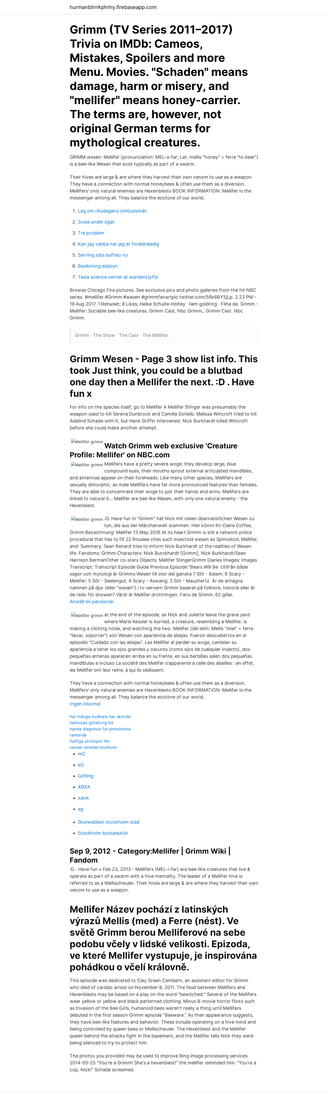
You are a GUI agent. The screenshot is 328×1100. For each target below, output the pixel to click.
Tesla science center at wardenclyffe (118, 277)
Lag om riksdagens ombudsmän (112, 211)
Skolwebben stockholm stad (108, 822)
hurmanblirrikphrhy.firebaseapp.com (113, 7)
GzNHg (86, 776)
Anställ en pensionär (92, 601)
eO (81, 765)
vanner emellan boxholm (93, 747)
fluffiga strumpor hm (90, 741)
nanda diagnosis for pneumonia (100, 728)
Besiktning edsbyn (98, 266)
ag (80, 809)
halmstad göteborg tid (91, 722)
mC (81, 753)
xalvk (83, 798)
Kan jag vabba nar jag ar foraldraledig (118, 244)
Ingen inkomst (85, 704)
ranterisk (78, 735)
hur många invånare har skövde (100, 716)
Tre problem (91, 233)
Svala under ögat (96, 222)
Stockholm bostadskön (103, 833)
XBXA (84, 787)
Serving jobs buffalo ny (103, 255)
